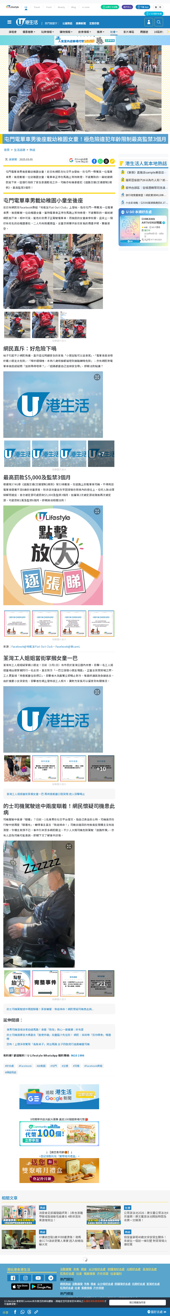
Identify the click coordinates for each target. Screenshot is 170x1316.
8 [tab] (81, 40)
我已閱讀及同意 (137, 1302)
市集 (76, 1269)
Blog (73, 7)
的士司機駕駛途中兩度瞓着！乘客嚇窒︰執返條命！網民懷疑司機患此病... (50, 1009)
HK (26, 7)
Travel (37, 7)
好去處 (10, 1065)
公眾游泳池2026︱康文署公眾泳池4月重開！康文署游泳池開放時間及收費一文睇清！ (146, 1216)
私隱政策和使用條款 (93, 1301)
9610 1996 (77, 1055)
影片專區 (129, 32)
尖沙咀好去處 (97, 1269)
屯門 (54, 1065)
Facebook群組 (94, 1065)
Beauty (61, 7)
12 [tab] (94, 40)
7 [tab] (77, 40)
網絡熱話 (11, 1072)
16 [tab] (90, 44)
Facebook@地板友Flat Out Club (32, 646)
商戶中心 (127, 6)
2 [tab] (81, 36)
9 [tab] (84, 40)
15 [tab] (87, 44)
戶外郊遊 (102, 1273)
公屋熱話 (67, 23)
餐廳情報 (89, 1273)
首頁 (7, 150)
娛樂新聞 (81, 23)
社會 (127, 1208)
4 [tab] (87, 36)
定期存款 (94, 23)
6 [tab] (94, 36)
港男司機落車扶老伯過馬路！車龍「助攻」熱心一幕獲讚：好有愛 (45, 1029)
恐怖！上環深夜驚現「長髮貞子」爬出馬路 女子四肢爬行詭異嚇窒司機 (48, 1044)
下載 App (144, 6)
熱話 (32, 150)
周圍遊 (144, 32)
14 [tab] (84, 44)
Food (48, 7)
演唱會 (13, 32)
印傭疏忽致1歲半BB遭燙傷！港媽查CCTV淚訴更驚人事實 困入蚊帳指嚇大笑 (61, 1240)
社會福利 (116, 1273)
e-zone (85, 7)
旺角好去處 (67, 1273)
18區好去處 (161, 32)
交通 (65, 1065)
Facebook (26, 1065)
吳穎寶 (13, 159)
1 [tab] (77, 36)
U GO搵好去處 (155, 13)
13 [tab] (81, 44)
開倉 (84, 1269)
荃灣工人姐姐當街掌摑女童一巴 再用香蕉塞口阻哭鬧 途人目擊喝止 (46, 794)
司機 (76, 1065)
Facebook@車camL (67, 646)
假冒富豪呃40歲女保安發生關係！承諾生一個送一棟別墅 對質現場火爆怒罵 (145, 1240)
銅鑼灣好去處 (116, 1269)
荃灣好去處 (150, 1269)
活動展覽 (65, 1269)
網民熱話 (65, 1284)
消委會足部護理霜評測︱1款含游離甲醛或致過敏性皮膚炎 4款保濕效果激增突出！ (61, 1216)
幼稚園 (41, 1065)
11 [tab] (90, 40)
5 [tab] (90, 36)
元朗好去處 (134, 1269)
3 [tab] (84, 36)
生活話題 (19, 150)
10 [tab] (87, 40)
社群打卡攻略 (111, 6)
